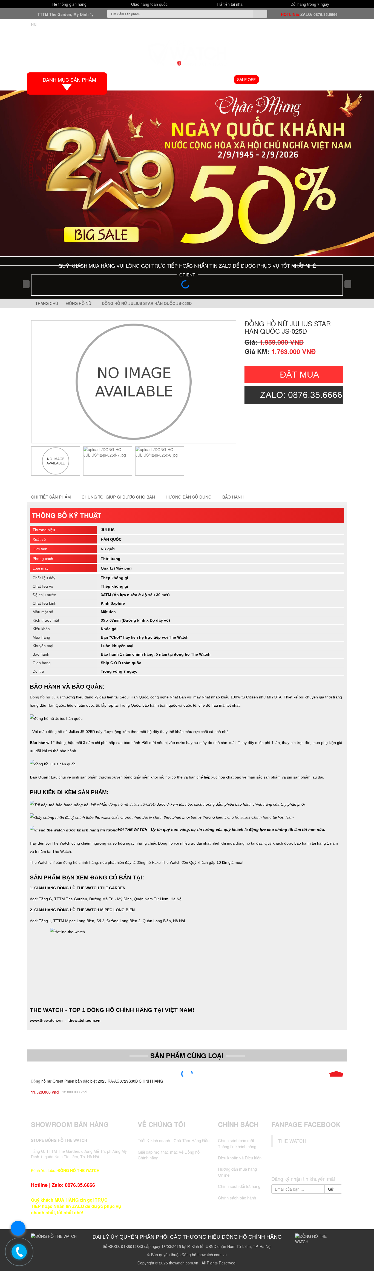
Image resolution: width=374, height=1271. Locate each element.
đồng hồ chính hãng (80, 862)
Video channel (279, 79)
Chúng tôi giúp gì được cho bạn (118, 497)
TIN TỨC (310, 79)
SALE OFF (246, 79)
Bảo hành (233, 497)
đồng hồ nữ (58, 731)
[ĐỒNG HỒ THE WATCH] (187, 51)
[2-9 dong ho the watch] (187, 173)
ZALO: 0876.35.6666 (319, 14)
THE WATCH (292, 1140)
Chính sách (238, 1124)
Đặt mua (299, 375)
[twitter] (296, 1163)
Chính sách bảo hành (237, 1198)
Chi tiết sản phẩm (51, 497)
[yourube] (327, 1163)
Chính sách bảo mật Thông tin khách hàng (237, 1143)
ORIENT (187, 275)
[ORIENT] (187, 286)
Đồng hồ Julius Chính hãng (248, 817)
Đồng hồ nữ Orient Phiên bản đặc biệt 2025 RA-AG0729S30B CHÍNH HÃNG (97, 1081)
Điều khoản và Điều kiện (239, 1157)
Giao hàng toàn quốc (149, 4)
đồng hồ (243, 843)
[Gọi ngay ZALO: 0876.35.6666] (19, 1251)
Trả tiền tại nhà (229, 4)
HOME (125, 79)
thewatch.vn (51, 1020)
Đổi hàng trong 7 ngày (309, 4)
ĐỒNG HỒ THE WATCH (78, 1170)
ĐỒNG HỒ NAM (182, 79)
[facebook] (286, 1163)
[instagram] (317, 1163)
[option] (55, 461)
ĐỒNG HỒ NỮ (216, 79)
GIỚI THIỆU (149, 79)
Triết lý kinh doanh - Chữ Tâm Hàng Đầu (173, 1140)
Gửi (331, 1189)
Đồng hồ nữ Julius (45, 697)
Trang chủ (46, 303)
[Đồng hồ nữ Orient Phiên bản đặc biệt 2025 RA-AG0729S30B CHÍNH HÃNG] (187, 1074)
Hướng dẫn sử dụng (189, 497)
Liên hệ (333, 79)
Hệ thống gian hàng (69, 4)
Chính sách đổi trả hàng (239, 1186)
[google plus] (307, 1163)
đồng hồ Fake (149, 862)
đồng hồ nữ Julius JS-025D (132, 804)
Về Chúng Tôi (161, 1124)
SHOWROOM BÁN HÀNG (70, 1124)
